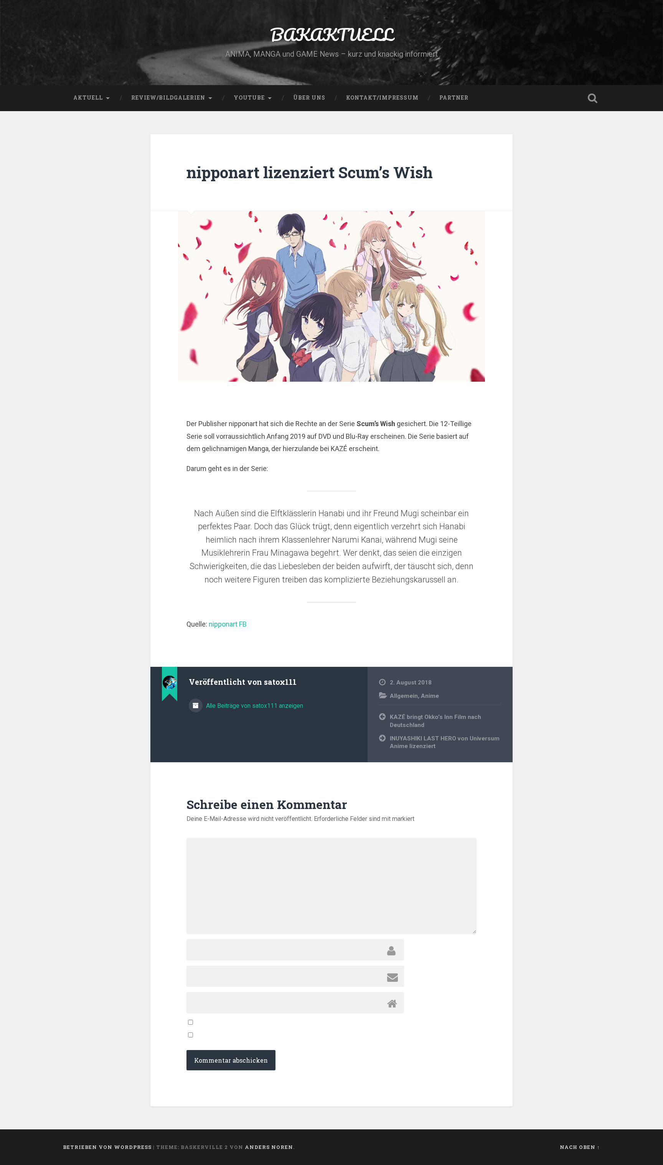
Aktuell (88, 97)
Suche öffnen (592, 98)
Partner (453, 97)
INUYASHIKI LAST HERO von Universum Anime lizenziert (445, 742)
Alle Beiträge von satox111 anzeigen (254, 705)
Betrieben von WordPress (107, 1147)
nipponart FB (228, 624)
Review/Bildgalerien (168, 97)
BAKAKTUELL (331, 34)
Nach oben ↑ (580, 1147)
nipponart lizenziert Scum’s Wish (309, 172)
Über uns (309, 97)
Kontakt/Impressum (382, 97)
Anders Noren (269, 1147)
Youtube (249, 97)
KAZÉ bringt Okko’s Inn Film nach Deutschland (435, 721)
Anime (430, 695)
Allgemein (404, 695)
